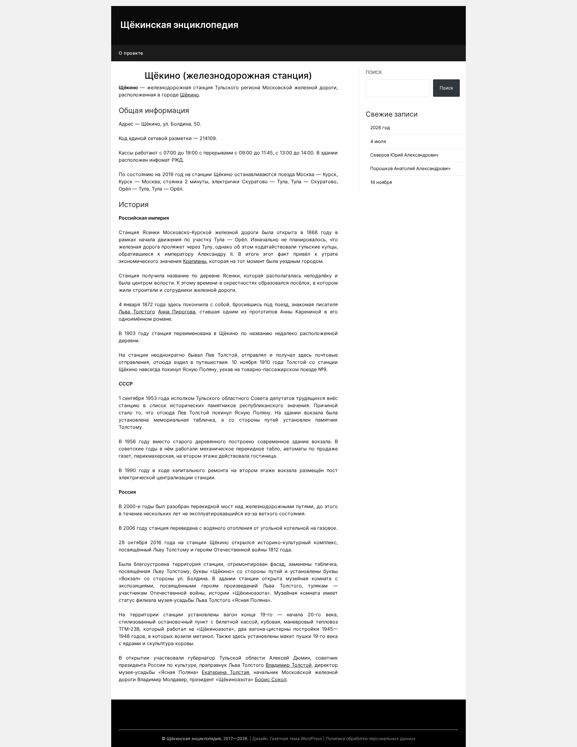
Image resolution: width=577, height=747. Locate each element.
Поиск (374, 72)
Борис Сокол (270, 679)
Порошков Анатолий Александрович (410, 168)
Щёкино (189, 95)
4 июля (378, 141)
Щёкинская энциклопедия (179, 24)
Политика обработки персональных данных (371, 738)
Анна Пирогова (177, 312)
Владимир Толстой (288, 665)
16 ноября (381, 182)
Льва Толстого (137, 312)
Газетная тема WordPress (296, 738)
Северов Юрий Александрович (404, 155)
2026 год (380, 127)
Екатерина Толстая (225, 672)
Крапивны (194, 261)
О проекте (131, 53)
